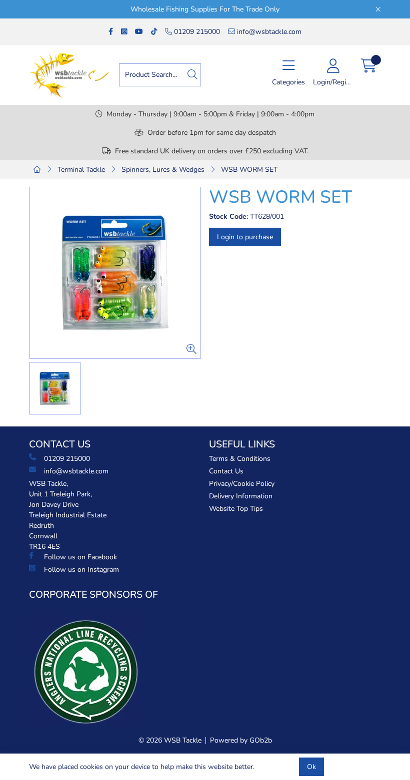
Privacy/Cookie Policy (241, 483)
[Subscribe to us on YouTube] (139, 31)
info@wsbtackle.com (268, 31)
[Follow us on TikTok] (154, 31)
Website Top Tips (236, 508)
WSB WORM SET (249, 169)
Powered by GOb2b (241, 740)
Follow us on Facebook (80, 557)
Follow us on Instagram (81, 569)
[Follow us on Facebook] (110, 31)
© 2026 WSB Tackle (170, 740)
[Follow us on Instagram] (124, 31)
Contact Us (226, 471)
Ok (311, 767)
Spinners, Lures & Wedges (163, 169)
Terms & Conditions (239, 458)
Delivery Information (240, 496)
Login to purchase (245, 237)
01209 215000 (196, 31)
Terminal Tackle (81, 169)
